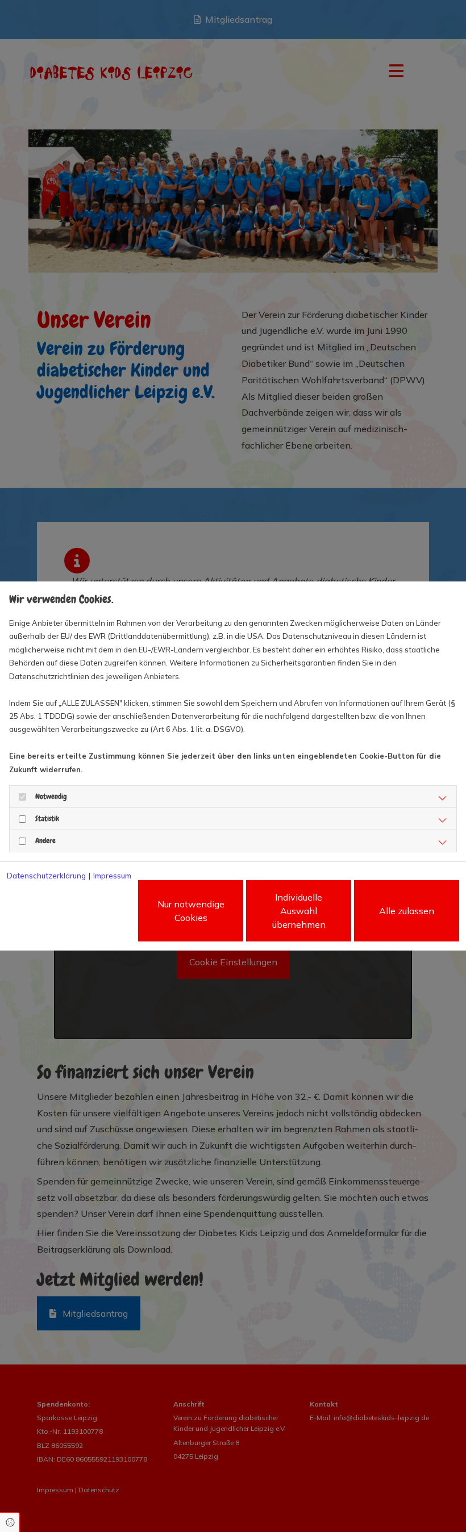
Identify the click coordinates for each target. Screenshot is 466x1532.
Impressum (112, 875)
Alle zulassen (406, 910)
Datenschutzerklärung (46, 875)
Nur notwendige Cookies (190, 910)
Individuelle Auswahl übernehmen (299, 910)
